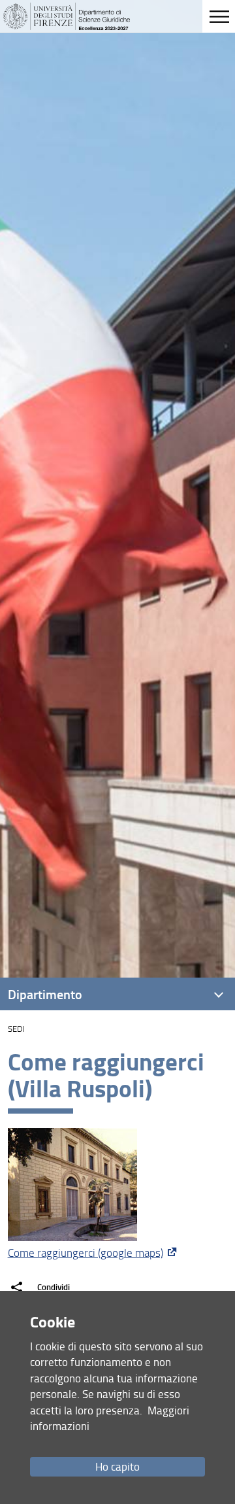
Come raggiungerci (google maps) (85, 1252)
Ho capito (117, 1466)
